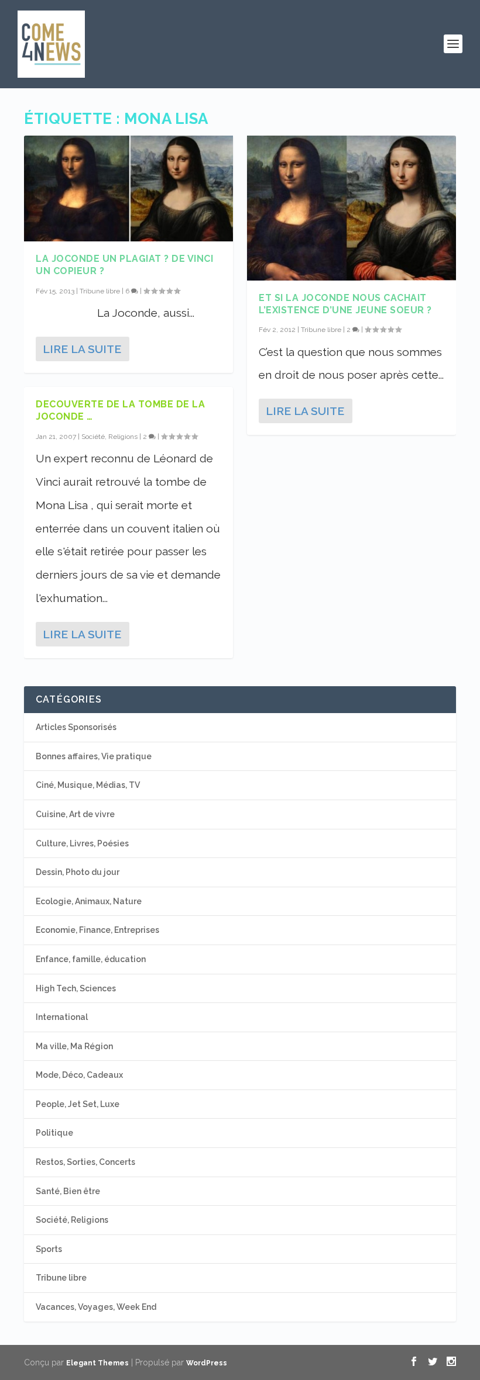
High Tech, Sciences (76, 988)
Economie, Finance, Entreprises (97, 930)
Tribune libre (100, 291)
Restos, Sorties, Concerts (85, 1162)
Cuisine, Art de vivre (75, 814)
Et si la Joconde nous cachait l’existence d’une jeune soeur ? (345, 304)
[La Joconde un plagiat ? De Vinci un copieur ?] (128, 188)
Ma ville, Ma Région (74, 1046)
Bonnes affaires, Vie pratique (94, 756)
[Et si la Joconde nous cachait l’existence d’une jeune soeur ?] (351, 208)
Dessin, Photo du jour (77, 872)
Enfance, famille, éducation (91, 959)
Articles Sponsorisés (76, 727)
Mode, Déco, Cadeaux (79, 1075)
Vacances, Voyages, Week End (96, 1307)
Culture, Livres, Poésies (82, 843)
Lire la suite (82, 349)
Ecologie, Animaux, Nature (89, 901)
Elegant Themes (97, 1363)
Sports (49, 1249)
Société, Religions (109, 437)
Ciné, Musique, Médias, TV (88, 785)
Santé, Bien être (68, 1191)
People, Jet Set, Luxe (77, 1104)
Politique (54, 1132)
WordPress (206, 1363)
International (62, 1017)
